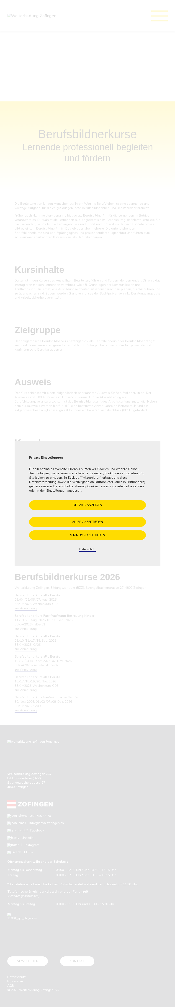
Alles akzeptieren (87, 522)
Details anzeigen (87, 505)
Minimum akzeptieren (87, 535)
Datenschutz (87, 549)
